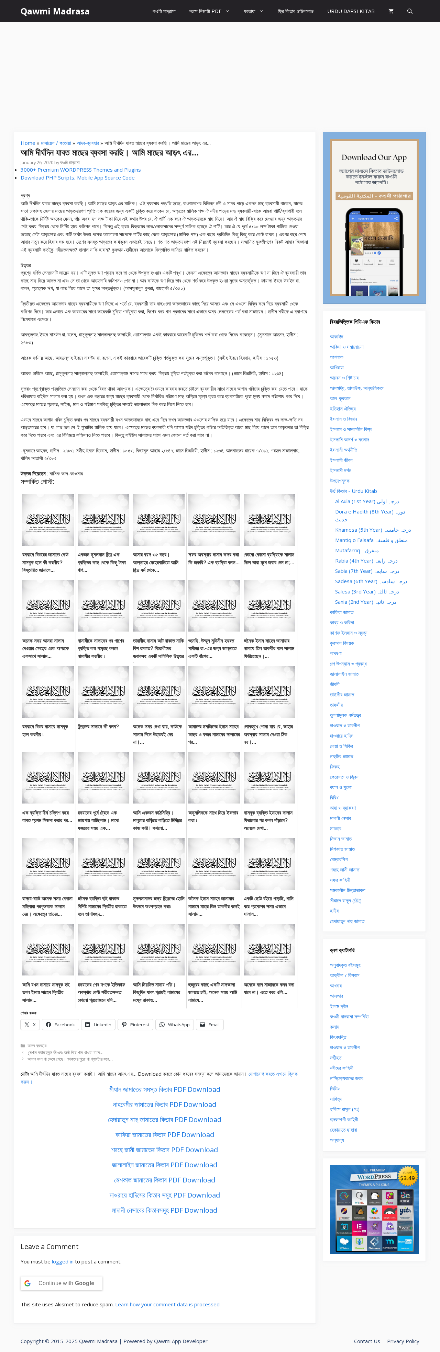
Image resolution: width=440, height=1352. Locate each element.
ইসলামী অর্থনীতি (343, 449)
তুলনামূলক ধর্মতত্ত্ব (345, 715)
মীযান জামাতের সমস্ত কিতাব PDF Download (164, 1089)
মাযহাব (335, 828)
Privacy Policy (403, 1341)
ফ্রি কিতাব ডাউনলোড (296, 11)
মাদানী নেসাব (340, 817)
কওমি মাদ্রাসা (164, 11)
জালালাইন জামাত (344, 673)
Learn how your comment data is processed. (168, 1304)
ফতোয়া (249, 11)
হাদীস (334, 910)
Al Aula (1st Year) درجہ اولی (367, 501)
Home (28, 142)
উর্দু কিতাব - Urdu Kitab (353, 490)
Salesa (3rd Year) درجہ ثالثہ (367, 591)
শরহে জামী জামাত (344, 869)
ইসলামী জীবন (341, 460)
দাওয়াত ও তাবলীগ (345, 725)
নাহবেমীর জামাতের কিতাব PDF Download (164, 1104)
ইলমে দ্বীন (339, 1006)
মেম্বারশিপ (339, 859)
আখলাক (336, 357)
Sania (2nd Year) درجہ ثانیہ (365, 601)
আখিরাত (336, 367)
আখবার (336, 985)
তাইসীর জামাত (342, 694)
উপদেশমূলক (340, 480)
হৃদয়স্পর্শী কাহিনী (344, 1119)
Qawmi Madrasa (55, 11)
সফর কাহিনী (340, 879)
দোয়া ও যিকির (341, 745)
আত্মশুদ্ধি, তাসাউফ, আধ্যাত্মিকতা (357, 387)
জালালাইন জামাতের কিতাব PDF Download (164, 1164)
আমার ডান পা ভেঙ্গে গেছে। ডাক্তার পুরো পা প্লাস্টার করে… (70, 1059)
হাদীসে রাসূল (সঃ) (345, 1109)
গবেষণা (336, 653)
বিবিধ (334, 797)
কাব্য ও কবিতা (342, 622)
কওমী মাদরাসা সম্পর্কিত (349, 1016)
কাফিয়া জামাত (341, 612)
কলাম (334, 1026)
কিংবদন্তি (338, 1036)
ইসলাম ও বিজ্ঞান (343, 418)
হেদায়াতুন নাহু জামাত (347, 920)
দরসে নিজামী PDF (205, 11)
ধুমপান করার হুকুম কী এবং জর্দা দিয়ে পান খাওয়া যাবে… (65, 1052)
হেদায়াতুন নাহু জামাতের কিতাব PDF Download (164, 1119)
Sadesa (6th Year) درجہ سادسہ (371, 581)
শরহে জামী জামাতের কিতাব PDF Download (164, 1149)
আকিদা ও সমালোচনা (347, 346)
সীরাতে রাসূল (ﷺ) (346, 900)
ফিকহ (335, 766)
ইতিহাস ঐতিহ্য (343, 408)
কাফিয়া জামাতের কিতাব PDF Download (165, 1134)
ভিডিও (335, 1088)
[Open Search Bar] (409, 11)
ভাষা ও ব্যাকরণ (343, 807)
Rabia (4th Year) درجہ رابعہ (366, 560)
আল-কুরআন (340, 398)
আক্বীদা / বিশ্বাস (345, 975)
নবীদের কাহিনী (341, 1067)
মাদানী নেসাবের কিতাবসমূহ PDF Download (164, 1210)
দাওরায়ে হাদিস (341, 735)
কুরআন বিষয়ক (342, 642)
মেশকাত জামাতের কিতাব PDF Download (164, 1180)
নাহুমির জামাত (341, 756)
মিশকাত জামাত (342, 848)
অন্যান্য (337, 1139)
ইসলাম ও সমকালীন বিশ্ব (351, 429)
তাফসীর (336, 704)
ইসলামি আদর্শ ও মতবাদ (349, 439)
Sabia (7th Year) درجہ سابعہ (367, 570)
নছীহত (335, 1057)
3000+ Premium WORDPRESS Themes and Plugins (81, 169)
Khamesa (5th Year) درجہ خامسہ (373, 529)
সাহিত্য (336, 1098)
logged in (63, 1261)
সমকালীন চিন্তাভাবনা (347, 890)
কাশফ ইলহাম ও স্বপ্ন (348, 632)
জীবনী (335, 684)
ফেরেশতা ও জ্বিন (344, 776)
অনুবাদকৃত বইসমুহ (345, 964)
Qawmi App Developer (181, 1341)
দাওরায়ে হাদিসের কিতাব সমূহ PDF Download (165, 1195)
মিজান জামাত (341, 838)
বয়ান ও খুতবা (341, 787)
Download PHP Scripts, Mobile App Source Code (78, 177)
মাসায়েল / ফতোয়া (56, 142)
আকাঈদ (336, 336)
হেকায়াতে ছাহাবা (343, 1129)
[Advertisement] (220, 74)
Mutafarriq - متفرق (357, 550)
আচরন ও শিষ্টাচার (344, 377)
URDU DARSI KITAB (351, 11)
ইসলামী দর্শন (340, 470)
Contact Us (367, 1341)
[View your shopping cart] (391, 11)
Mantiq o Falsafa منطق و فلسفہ (371, 539)
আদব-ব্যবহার (88, 142)
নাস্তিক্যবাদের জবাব (346, 1078)
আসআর (336, 995)
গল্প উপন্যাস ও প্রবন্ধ (348, 663)
